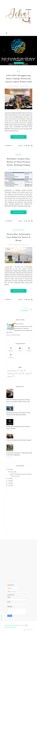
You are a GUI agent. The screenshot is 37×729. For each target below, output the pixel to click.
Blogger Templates (11, 625)
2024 (9, 469)
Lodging (27, 373)
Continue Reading (18, 136)
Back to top (27, 629)
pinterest (11, 357)
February (12, 471)
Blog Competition (18, 229)
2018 (9, 483)
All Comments (13, 591)
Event (18, 71)
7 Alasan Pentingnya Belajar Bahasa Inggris (18, 440)
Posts (10, 588)
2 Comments (8, 299)
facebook (11, 350)
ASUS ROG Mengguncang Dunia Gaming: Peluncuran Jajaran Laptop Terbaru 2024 (18, 78)
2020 (9, 480)
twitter (20, 350)
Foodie (20, 373)
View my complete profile (13, 335)
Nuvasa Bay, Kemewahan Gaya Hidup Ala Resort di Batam (18, 237)
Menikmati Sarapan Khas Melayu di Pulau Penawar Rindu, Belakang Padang (18, 162)
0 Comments (8, 145)
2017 (9, 485)
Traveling (18, 154)
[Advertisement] (18, 511)
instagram (29, 350)
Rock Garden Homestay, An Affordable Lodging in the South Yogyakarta (19, 454)
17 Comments (8, 220)
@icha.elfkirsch (20, 323)
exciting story (11, 373)
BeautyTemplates (10, 627)
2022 (9, 478)
